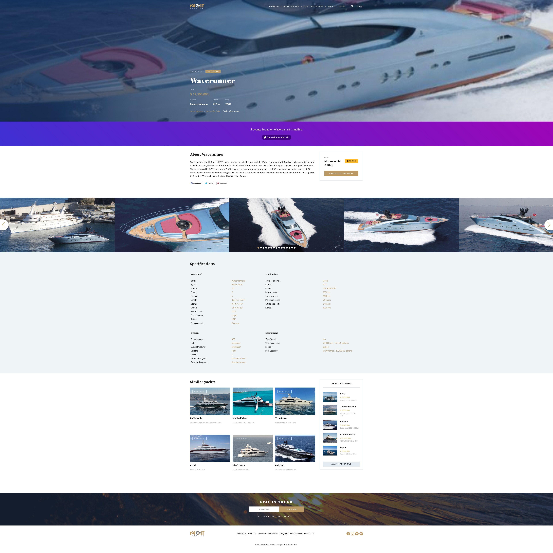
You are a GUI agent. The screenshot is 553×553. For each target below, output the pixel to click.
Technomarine (348, 406)
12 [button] (287, 248)
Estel (193, 465)
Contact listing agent (341, 173)
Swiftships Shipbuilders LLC (200, 423)
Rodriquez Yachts (281, 470)
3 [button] (263, 248)
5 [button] (269, 248)
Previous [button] (4, 224)
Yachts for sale (291, 6)
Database (274, 6)
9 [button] (279, 248)
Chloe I (344, 421)
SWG (342, 393)
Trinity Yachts (237, 423)
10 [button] (282, 248)
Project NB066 (347, 434)
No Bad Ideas (240, 418)
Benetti (235, 470)
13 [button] (289, 248)
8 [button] (276, 248)
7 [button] (274, 248)
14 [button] (292, 248)
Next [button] (548, 224)
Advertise (241, 533)
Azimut (342, 400)
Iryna (343, 447)
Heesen (193, 470)
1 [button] (258, 248)
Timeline (341, 6)
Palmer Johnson (199, 104)
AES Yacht (343, 441)
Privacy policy (296, 533)
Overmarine (344, 413)
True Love (281, 418)
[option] (57, 225)
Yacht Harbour (197, 7)
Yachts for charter (313, 6)
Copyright (284, 533)
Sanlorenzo (344, 428)
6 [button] (271, 248)
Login (360, 6)
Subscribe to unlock (277, 137)
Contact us (309, 533)
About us (252, 533)
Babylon (279, 465)
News (330, 6)
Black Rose (239, 465)
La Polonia (196, 418)
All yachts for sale (341, 464)
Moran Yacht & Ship (332, 163)
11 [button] (284, 248)
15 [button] (295, 248)
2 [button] (261, 248)
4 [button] (266, 248)
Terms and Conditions (268, 533)
